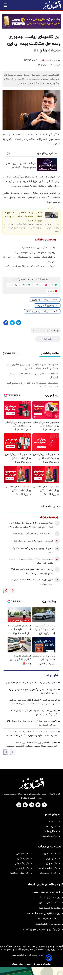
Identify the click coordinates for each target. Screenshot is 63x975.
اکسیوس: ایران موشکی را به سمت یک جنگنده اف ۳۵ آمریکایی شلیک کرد (32, 723)
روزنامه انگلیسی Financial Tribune (42, 913)
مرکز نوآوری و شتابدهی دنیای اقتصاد (41, 929)
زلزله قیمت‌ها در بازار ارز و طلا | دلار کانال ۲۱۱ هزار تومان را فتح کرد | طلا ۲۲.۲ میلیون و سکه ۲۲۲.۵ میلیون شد (30, 525)
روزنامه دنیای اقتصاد (49, 897)
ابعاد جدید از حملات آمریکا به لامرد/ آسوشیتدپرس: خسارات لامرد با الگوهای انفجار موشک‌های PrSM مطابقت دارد (31, 733)
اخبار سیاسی (45, 60)
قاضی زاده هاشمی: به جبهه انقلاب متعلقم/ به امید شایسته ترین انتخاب (23, 216)
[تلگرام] (18, 322)
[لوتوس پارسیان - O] (31, 971)
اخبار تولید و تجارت (47, 868)
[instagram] (32, 805)
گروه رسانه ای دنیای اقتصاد (46, 892)
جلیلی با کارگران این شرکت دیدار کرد (38, 247)
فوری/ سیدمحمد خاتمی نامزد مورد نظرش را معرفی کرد (30, 266)
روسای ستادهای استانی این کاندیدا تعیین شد (34, 252)
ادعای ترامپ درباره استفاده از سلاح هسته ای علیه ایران (31, 682)
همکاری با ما (51, 831)
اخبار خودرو (51, 863)
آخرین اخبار (50, 675)
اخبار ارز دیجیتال (48, 873)
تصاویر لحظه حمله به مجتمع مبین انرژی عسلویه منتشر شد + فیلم (30, 561)
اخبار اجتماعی (22, 868)
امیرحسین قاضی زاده (46, 305)
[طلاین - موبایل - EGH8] (31, 21)
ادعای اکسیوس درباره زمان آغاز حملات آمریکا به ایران (31, 550)
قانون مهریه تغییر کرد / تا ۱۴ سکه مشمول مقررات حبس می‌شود (30, 581)
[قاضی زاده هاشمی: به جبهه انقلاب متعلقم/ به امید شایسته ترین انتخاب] (51, 215)
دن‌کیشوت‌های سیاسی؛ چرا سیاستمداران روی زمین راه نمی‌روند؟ (29, 259)
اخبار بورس (51, 858)
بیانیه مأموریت (49, 836)
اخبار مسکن (23, 858)
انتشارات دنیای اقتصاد (49, 918)
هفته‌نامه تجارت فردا (49, 908)
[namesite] (52, 5)
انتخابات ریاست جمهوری (44, 299)
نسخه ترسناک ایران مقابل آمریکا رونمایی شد (33, 533)
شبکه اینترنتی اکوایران (49, 902)
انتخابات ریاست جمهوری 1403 (41, 311)
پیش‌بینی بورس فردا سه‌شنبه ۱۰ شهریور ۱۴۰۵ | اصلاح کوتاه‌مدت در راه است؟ (31, 571)
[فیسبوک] (5, 322)
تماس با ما (51, 826)
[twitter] (38, 805)
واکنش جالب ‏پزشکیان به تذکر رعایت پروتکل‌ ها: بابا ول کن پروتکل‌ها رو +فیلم (32, 712)
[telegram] (25, 805)
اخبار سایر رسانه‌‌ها (19, 873)
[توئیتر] (12, 322)
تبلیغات (53, 821)
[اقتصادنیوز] (31, 783)
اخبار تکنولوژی (22, 863)
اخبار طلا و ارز (50, 853)
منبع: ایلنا (48, 339)
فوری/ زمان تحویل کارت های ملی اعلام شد (33, 540)
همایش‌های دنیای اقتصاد (47, 924)
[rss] (19, 805)
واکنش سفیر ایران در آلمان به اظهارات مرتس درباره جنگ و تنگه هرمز (33, 691)
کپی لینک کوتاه (52, 330)
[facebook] (44, 805)
